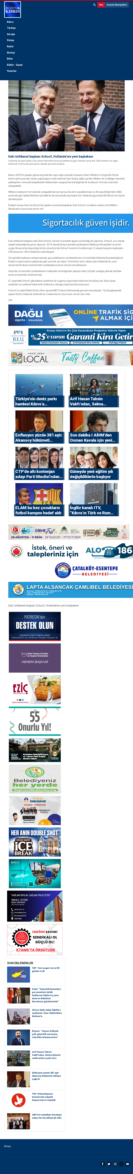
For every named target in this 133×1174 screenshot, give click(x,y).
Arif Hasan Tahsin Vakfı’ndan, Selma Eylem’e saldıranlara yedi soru (46, 1055)
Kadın (10, 46)
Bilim (10, 58)
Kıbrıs (10, 22)
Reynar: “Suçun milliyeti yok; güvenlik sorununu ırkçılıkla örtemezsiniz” (45, 1034)
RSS (121, 1164)
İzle (101, 4)
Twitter (109, 1164)
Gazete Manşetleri (117, 4)
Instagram (115, 1164)
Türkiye (11, 28)
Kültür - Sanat (15, 65)
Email (127, 1164)
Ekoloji (11, 52)
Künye (7, 1146)
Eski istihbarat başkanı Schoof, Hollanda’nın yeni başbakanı (50, 156)
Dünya (10, 40)
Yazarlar (12, 71)
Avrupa (11, 34)
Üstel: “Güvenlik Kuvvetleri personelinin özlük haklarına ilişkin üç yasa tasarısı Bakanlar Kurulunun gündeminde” (46, 995)
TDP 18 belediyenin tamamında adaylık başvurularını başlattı (44, 1097)
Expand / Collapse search (94, 5)
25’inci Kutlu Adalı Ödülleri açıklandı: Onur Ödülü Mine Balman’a (47, 1013)
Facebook (102, 1164)
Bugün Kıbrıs (12, 9)
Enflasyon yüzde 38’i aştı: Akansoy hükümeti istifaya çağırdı (46, 1075)
